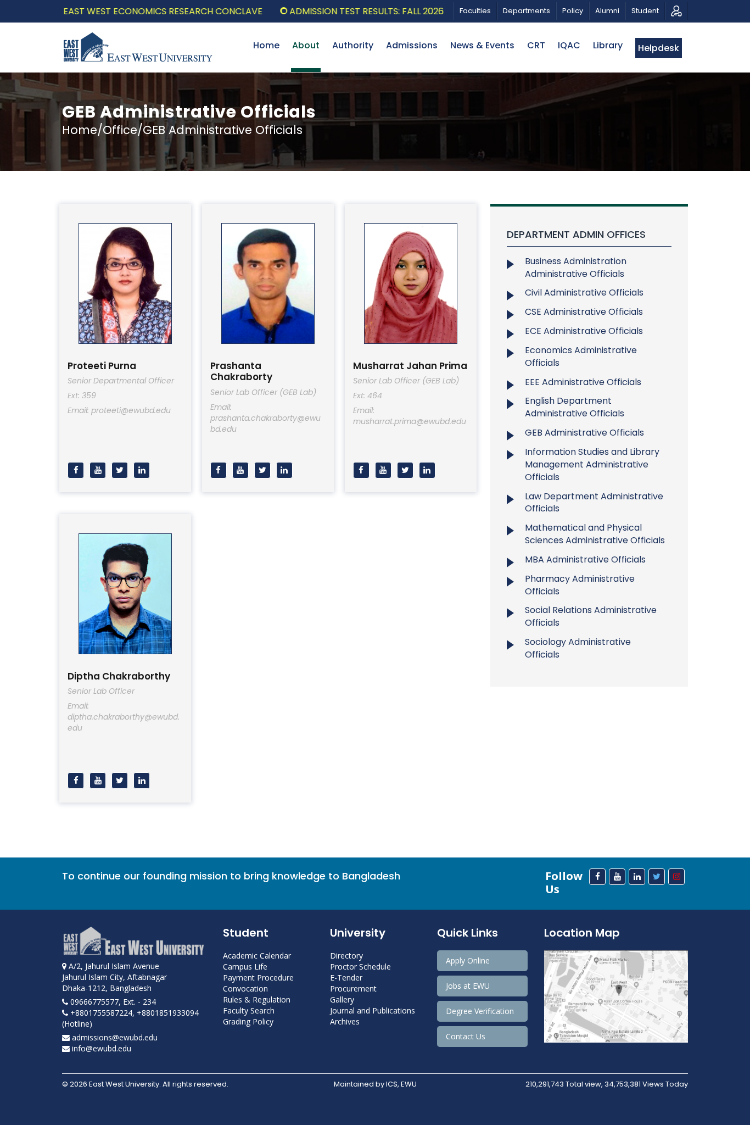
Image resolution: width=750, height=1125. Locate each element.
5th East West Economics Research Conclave (128, 11)
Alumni (607, 10)
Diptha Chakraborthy (119, 676)
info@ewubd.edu (100, 1048)
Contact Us (465, 1036)
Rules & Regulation (256, 999)
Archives (345, 1021)
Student (645, 10)
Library (608, 45)
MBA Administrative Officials (585, 559)
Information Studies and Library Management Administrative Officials (592, 464)
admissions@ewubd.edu (114, 1037)
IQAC (569, 45)
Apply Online (468, 960)
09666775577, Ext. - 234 (112, 1001)
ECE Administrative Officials (584, 331)
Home (266, 45)
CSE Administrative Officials (584, 311)
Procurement (353, 988)
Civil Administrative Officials (584, 292)
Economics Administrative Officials (581, 356)
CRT (536, 45)
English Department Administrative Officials (574, 407)
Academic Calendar (257, 955)
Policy (572, 10)
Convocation (245, 988)
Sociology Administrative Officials (578, 648)
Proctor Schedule (360, 966)
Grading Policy (248, 1021)
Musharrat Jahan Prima (410, 365)
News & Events (482, 45)
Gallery (342, 999)
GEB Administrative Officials (584, 432)
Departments (526, 10)
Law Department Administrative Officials (594, 502)
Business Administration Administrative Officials (575, 267)
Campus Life (245, 966)
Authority (352, 45)
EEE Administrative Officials (583, 382)
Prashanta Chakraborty (241, 371)
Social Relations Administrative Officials (591, 616)
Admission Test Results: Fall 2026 (342, 11)
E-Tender (346, 977)
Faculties (475, 10)
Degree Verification (480, 1011)
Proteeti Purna (102, 365)
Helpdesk (658, 48)
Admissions (412, 45)
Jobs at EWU (468, 986)
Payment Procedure (258, 977)
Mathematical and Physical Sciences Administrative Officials (595, 534)
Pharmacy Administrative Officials (580, 585)
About (306, 45)
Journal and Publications (372, 1010)
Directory (346, 955)
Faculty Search (249, 1010)
